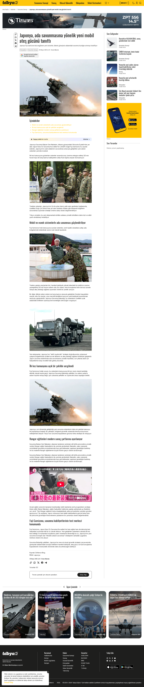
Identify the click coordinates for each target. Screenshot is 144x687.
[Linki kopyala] (16, 34)
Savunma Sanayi (41, 3)
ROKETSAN (85, 663)
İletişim (46, 663)
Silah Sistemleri (94, 3)
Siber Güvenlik (67, 668)
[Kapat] (48, 672)
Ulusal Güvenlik (66, 3)
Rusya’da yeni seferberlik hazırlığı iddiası (128, 79)
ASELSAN (84, 655)
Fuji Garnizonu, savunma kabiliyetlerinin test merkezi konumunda (54, 132)
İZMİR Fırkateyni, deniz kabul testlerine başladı (129, 53)
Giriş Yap (83, 575)
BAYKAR (84, 658)
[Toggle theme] (133, 3)
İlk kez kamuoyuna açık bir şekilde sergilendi (47, 127)
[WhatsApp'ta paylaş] (16, 37)
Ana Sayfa (6, 9)
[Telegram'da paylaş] (16, 46)
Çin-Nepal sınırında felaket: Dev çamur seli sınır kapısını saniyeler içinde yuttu (130, 93)
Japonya (37, 555)
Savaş (54, 3)
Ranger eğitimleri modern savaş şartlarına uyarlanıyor (50, 130)
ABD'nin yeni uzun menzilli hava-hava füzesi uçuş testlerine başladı (89, 596)
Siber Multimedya (11, 665)
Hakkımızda (48, 655)
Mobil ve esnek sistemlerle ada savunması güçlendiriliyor (51, 125)
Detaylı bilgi (8, 682)
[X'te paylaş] (16, 40)
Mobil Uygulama (49, 660)
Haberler (13, 9)
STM (82, 666)
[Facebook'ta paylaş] (16, 43)
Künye (46, 658)
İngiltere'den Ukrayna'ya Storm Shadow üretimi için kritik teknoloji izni (123, 597)
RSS (58, 683)
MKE (82, 660)
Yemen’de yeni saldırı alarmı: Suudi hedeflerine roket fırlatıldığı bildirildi (129, 67)
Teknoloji (66, 671)
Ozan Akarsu (55, 50)
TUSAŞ (83, 668)
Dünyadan (80, 3)
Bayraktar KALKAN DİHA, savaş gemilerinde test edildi (130, 40)
